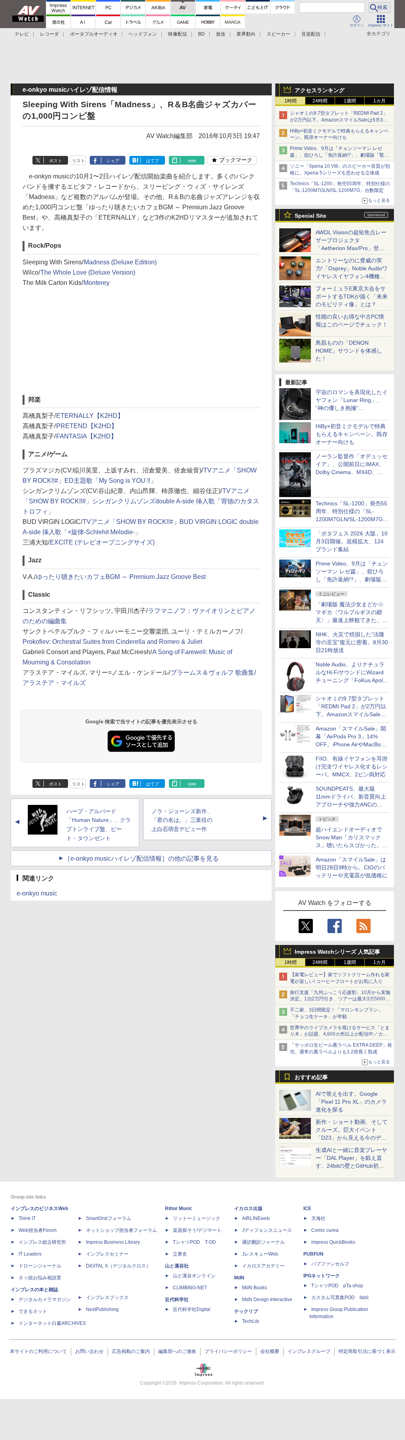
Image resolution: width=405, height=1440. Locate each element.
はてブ (152, 160)
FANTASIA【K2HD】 (86, 436)
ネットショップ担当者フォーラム (121, 1230)
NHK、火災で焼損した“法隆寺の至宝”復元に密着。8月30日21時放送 (352, 642)
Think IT (27, 1218)
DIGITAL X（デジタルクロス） (118, 1266)
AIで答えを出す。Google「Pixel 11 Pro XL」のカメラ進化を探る (351, 1102)
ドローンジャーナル (40, 1266)
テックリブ (246, 1311)
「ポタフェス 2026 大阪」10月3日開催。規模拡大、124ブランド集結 (352, 541)
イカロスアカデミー (263, 1266)
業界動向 (246, 34)
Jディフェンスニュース (267, 1230)
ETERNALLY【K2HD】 (90, 415)
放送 (220, 34)
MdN (239, 1278)
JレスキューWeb (260, 1254)
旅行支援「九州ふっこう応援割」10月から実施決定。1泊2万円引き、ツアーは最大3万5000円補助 (340, 999)
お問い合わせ (89, 1351)
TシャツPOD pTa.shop (337, 1285)
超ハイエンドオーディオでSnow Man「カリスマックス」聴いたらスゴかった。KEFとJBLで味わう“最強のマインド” (352, 845)
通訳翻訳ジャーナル (263, 1242)
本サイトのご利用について (38, 1351)
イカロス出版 (248, 1208)
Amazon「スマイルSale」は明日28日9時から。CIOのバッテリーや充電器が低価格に (352, 867)
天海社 (318, 1218)
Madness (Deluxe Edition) (120, 262)
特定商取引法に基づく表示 (367, 1351)
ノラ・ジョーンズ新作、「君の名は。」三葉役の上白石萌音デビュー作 (181, 820)
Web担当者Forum (38, 1230)
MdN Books (254, 1287)
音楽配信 (310, 34)
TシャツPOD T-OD (194, 1242)
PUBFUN (313, 1254)
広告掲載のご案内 (131, 1351)
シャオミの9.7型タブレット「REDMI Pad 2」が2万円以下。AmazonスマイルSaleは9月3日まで (339, 119)
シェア (112, 160)
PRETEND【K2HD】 (86, 426)
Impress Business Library (113, 1242)
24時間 (319, 101)
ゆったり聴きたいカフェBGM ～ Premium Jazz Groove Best (121, 576)
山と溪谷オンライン (194, 1276)
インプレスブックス (107, 1297)
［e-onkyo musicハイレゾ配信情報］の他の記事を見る (141, 858)
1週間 (350, 101)
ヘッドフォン (143, 34)
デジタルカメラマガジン (45, 1299)
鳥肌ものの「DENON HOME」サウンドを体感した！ (349, 351)
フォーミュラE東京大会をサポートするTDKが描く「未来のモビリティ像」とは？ (352, 296)
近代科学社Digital (191, 1309)
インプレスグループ (309, 1351)
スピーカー (278, 34)
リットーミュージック (196, 1218)
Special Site (310, 215)
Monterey (96, 282)
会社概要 (269, 1351)
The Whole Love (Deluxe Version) (87, 272)
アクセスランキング (319, 90)
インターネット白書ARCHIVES (52, 1323)
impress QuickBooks (333, 1242)
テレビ (22, 34)
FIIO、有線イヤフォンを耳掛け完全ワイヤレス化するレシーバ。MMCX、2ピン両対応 (352, 766)
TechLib (250, 1321)
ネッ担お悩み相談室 (40, 1278)
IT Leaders (30, 1254)
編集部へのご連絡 (177, 1351)
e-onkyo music (37, 893)
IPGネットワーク (321, 1276)
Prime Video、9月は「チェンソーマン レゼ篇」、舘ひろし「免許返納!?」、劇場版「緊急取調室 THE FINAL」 (339, 155)
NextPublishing (102, 1309)
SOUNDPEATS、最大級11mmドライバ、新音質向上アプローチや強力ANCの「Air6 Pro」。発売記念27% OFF (351, 804)
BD (201, 34)
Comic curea (325, 1230)
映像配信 (177, 34)
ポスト (55, 160)
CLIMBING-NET (190, 1287)
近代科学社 (177, 1299)
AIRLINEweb (256, 1218)
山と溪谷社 (177, 1266)
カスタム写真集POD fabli (340, 1297)
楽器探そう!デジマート (197, 1230)
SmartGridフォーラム (108, 1218)
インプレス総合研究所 (42, 1242)
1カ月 (379, 101)
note (192, 160)
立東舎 (180, 1254)
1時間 (290, 101)
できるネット (33, 1311)
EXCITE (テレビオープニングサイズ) (102, 542)
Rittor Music (178, 1208)
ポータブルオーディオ (93, 34)
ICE (307, 1208)
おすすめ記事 (311, 1077)
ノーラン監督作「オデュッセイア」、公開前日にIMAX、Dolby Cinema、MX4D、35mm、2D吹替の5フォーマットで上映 (352, 472)
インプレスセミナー (107, 1254)
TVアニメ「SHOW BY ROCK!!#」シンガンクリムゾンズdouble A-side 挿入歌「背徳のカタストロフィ (141, 501)
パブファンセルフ (330, 1264)
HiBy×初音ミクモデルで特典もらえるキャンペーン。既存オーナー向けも (352, 434)
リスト (78, 160)
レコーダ (49, 34)
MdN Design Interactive (267, 1299)
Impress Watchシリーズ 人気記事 (337, 952)
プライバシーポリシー (228, 1351)
